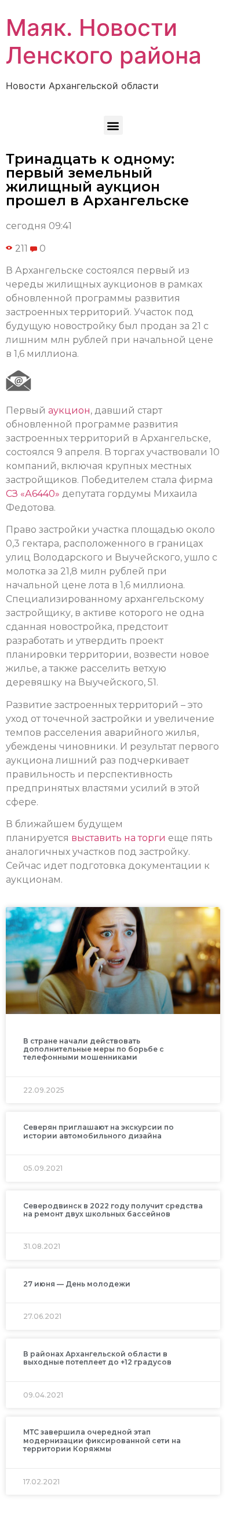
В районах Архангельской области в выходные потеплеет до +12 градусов (97, 1358)
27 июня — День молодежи (76, 1284)
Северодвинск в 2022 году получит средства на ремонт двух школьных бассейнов (113, 1209)
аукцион (69, 410)
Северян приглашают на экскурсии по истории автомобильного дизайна (98, 1131)
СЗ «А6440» (33, 493)
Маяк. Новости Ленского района (104, 41)
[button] (113, 125)
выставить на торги (118, 837)
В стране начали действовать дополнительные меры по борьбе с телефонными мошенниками (93, 1049)
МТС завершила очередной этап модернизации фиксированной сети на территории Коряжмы (102, 1440)
